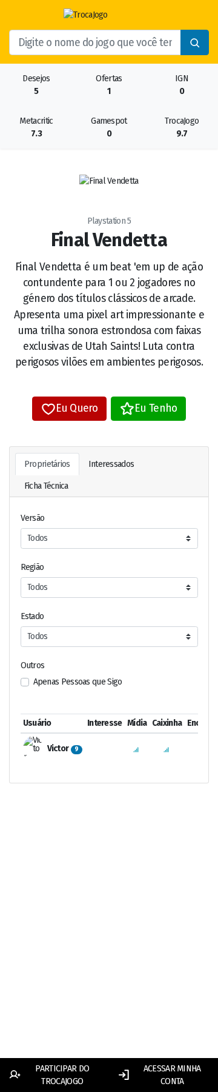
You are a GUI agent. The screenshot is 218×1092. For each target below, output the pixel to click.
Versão (33, 518)
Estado (32, 616)
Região (32, 567)
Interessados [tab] (111, 464)
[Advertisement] (109, 935)
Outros (33, 665)
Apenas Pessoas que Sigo (77, 682)
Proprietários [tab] (47, 464)
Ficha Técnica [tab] (46, 486)
